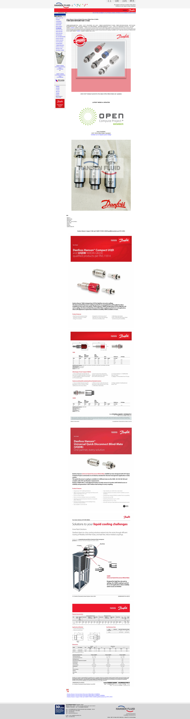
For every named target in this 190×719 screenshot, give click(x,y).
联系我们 (130, 12)
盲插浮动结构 (58, 24)
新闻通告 (57, 86)
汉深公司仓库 (58, 97)
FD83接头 (109, 12)
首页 (93, 12)
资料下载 (57, 91)
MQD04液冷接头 (59, 33)
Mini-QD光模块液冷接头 (60, 36)
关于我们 (97, 12)
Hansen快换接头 (124, 12)
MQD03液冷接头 (59, 31)
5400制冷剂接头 (59, 43)
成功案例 (57, 88)
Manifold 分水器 (59, 48)
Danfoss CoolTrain (59, 46)
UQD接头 (113, 12)
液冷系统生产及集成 (60, 50)
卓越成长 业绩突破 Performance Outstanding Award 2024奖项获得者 (60, 75)
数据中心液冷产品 (59, 17)
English (134, 12)
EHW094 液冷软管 (59, 40)
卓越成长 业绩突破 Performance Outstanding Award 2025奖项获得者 (60, 67)
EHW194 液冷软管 (59, 38)
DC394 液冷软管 (59, 41)
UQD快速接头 (58, 21)
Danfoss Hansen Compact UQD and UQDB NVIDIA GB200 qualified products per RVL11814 (89, 696)
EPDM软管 (118, 12)
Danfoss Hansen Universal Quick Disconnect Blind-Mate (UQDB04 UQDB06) (86, 695)
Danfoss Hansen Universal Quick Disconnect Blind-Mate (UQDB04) (83, 694)
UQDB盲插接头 (59, 23)
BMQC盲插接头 (59, 26)
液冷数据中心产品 (103, 12)
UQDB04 (72, 27)
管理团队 (57, 93)
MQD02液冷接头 (59, 29)
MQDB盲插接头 (59, 35)
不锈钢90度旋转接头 (60, 45)
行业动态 (57, 89)
